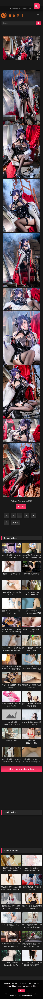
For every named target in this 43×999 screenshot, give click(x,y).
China (22, 506)
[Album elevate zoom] (37, 6)
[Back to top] (35, 992)
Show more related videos (21, 769)
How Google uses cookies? (21, 995)
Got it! (21, 990)
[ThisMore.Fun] (17, 15)
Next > (15, 522)
